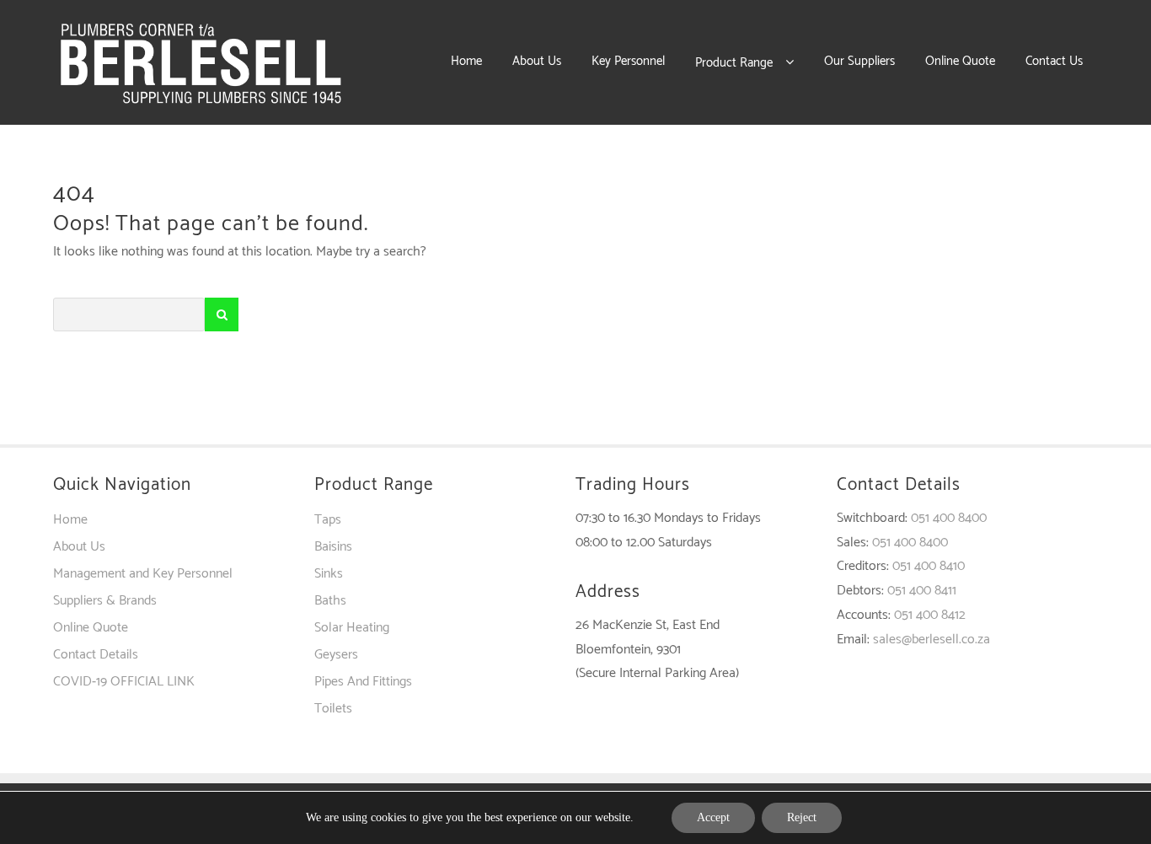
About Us (79, 546)
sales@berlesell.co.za (931, 639)
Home (70, 519)
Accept (713, 817)
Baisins (333, 546)
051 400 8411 (921, 590)
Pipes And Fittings (363, 681)
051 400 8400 (949, 518)
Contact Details (95, 654)
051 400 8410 (928, 566)
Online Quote (90, 627)
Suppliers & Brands (105, 600)
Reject (801, 817)
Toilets (333, 708)
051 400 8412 (930, 615)
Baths (330, 600)
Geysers (336, 654)
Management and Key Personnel (143, 573)
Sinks (328, 573)
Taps (327, 519)
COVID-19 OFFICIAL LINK (124, 681)
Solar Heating (351, 627)
